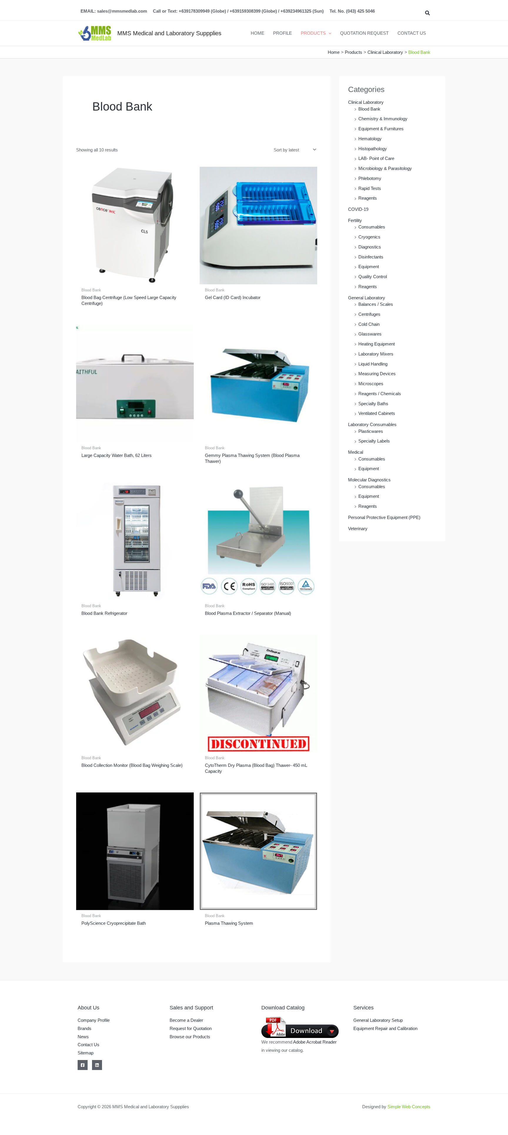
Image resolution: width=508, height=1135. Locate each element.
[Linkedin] (97, 1065)
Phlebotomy (369, 178)
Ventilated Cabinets (376, 413)
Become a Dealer (186, 1020)
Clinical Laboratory (366, 102)
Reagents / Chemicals (379, 393)
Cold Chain (369, 324)
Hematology (370, 138)
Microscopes (370, 383)
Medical (355, 452)
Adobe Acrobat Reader (315, 1041)
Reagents (367, 198)
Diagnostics (369, 246)
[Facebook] (83, 1065)
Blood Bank (369, 108)
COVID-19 (358, 209)
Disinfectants (370, 256)
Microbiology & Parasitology (385, 168)
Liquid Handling (372, 363)
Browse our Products (190, 1036)
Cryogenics (369, 236)
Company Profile (94, 1020)
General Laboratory (366, 297)
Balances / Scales (375, 304)
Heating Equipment (376, 343)
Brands (84, 1028)
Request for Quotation (191, 1028)
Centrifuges (369, 314)
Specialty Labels (374, 440)
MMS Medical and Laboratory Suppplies (169, 33)
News (83, 1036)
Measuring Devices (377, 373)
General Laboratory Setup (378, 1020)
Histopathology (372, 148)
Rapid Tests (369, 188)
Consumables (371, 226)
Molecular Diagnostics (369, 479)
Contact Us (88, 1044)
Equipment (368, 266)
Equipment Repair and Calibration (385, 1028)
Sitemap (85, 1052)
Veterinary (357, 528)
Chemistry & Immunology (382, 118)
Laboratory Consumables (372, 424)
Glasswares (370, 333)
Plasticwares (370, 431)
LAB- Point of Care (376, 158)
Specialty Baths (373, 403)
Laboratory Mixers (375, 353)
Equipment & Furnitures (381, 128)
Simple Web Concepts (408, 1106)
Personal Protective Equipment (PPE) (384, 517)
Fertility (355, 220)
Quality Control (372, 276)
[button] (427, 13)
